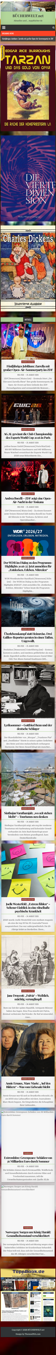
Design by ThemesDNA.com (28, 1334)
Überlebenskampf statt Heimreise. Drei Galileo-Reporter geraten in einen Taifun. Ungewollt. (28, 637)
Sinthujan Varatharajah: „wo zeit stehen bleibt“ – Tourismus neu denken (28, 815)
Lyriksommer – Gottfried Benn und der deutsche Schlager (28, 727)
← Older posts (7, 1262)
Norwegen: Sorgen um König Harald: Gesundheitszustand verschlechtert (28, 1234)
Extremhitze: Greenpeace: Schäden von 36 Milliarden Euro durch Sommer (28, 1159)
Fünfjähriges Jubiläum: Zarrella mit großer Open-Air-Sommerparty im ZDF (28, 368)
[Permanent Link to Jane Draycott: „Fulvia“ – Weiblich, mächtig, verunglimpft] (28, 962)
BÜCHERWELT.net (28, 15)
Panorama (28, 1153)
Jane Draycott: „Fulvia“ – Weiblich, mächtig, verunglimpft (28, 997)
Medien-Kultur (28, 361)
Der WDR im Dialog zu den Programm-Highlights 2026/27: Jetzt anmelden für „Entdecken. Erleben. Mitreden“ (28, 566)
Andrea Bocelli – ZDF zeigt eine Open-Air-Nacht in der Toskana (28, 500)
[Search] (54, 28)
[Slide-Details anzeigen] (28, 88)
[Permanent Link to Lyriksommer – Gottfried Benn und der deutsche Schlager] (28, 691)
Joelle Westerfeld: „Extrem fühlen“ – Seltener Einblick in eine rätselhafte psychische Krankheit (28, 907)
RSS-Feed (20, 375)
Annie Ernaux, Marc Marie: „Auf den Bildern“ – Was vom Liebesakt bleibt (28, 1085)
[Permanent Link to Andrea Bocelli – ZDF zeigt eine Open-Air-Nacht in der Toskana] (28, 476)
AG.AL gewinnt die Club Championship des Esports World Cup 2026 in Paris (28, 435)
